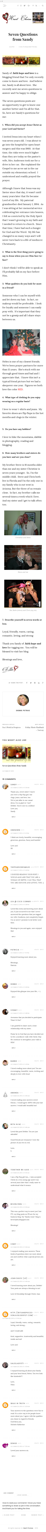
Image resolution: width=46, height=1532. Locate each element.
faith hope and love (23, 73)
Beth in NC (16, 1124)
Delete (36, 784)
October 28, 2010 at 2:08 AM (20, 1095)
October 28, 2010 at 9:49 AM (20, 1281)
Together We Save (20, 1170)
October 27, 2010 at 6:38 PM (20, 904)
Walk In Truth (18, 1403)
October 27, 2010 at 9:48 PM (20, 1013)
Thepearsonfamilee (20, 867)
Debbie (14, 984)
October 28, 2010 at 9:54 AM (11, 1318)
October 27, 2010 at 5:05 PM (20, 787)
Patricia (15, 950)
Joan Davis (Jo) (19, 1278)
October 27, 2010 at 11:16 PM (20, 1064)
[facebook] (18, 6)
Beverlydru (16, 1204)
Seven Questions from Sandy (14, 766)
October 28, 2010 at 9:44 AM (20, 1247)
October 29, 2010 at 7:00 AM (20, 1446)
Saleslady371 (17, 1363)
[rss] (36, 6)
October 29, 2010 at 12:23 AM (20, 1406)
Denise (14, 1443)
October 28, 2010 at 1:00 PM (20, 1366)
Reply (42, 784)
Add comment (9, 1493)
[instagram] (20, 6)
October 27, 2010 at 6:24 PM (20, 870)
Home (23, 1515)
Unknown (15, 830)
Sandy (14, 784)
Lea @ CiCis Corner (21, 901)
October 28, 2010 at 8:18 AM (20, 1172)
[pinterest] (33, 6)
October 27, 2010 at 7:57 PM (20, 952)
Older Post (9, 1515)
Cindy (13, 1244)
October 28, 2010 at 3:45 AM (20, 1127)
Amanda (15, 1093)
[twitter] (24, 6)
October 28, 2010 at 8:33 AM (20, 1207)
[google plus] (29, 6)
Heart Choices (28, 1528)
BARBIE (14, 1061)
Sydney (14, 1010)
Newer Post (36, 1515)
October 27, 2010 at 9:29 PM (20, 987)
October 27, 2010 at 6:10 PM (20, 833)
